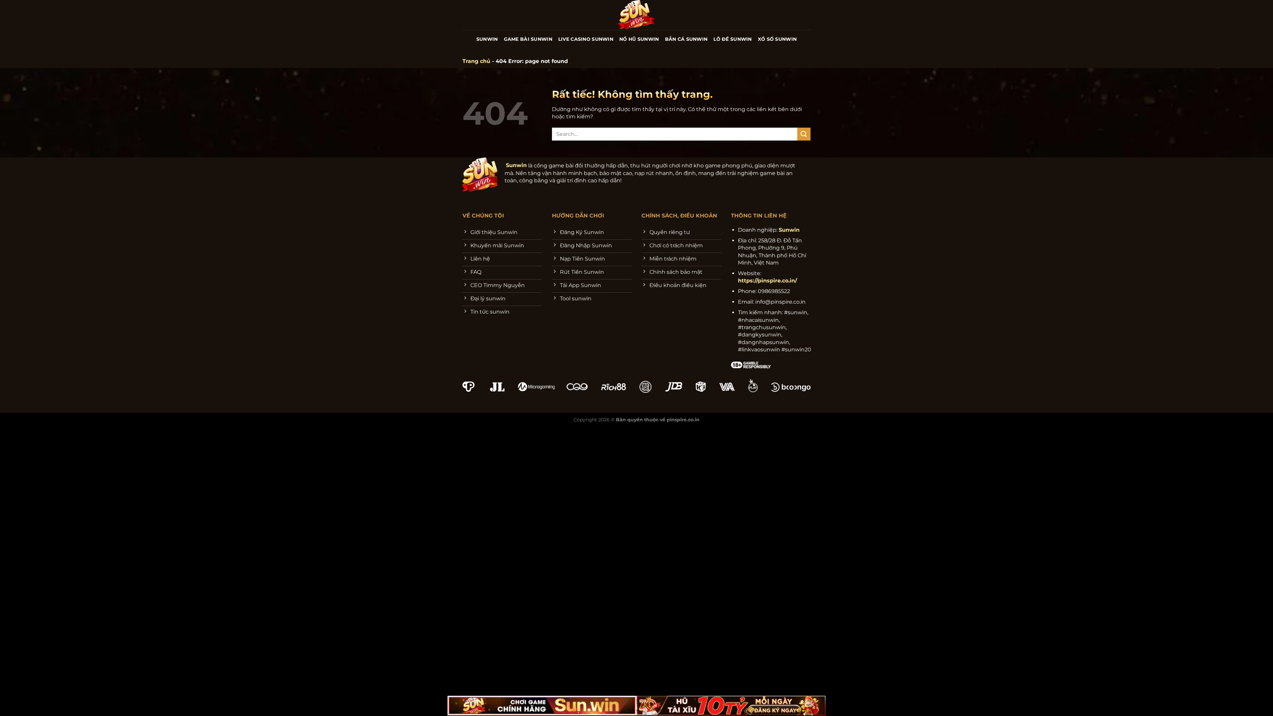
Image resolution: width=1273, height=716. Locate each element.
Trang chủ (476, 61)
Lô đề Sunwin (732, 39)
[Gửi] (804, 134)
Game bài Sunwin (528, 39)
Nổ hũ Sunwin (639, 39)
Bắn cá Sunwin (686, 39)
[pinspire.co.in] (637, 15)
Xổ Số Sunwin (777, 39)
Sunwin (487, 39)
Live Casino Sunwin (585, 39)
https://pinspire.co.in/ (767, 280)
